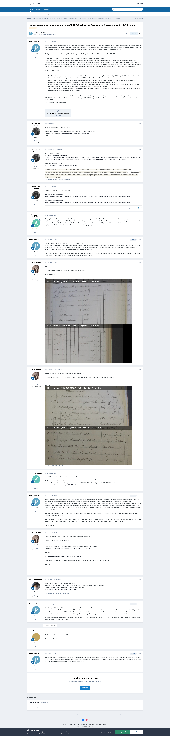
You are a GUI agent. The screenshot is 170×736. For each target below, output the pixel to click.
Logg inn (139, 3)
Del (127, 33)
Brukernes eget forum (49, 34)
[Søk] (141, 9)
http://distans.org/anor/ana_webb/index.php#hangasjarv (61, 589)
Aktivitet (38, 9)
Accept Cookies (123, 732)
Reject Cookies (136, 732)
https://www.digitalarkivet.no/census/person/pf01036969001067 (63, 556)
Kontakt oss (84, 724)
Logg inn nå (85, 687)
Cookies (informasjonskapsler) (98, 724)
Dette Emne (134, 9)
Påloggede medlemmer (51, 14)
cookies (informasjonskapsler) (46, 732)
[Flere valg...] (140, 42)
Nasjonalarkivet (34, 3)
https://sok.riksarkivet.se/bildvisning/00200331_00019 (60, 485)
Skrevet (51, 42)
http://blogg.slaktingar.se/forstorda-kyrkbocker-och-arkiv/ (62, 165)
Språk (65, 724)
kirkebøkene (66, 223)
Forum (29, 14)
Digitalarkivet (47, 9)
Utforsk (31, 9)
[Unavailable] (88, 406)
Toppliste (63, 14)
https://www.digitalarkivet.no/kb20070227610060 (75, 548)
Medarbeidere (38, 14)
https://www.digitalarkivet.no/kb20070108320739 (75, 133)
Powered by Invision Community (85, 726)
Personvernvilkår (74, 724)
